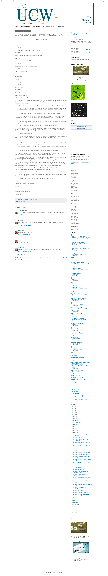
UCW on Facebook (76, 388)
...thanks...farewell (76, 358)
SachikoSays (75, 337)
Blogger (60, 572)
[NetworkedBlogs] (81, 126)
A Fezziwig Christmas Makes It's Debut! (80, 294)
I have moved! (75, 274)
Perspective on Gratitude (77, 304)
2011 (73, 510)
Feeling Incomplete (76, 338)
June (74, 428)
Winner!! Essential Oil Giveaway (79, 333)
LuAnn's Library (76, 293)
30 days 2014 (22, 201)
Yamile (20, 247)
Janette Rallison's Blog (78, 313)
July (74, 426)
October (75, 420)
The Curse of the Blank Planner (78, 329)
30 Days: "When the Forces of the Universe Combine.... (81, 495)
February (75, 502)
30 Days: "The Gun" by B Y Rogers (81, 454)
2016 (73, 410)
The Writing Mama (76, 268)
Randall (20, 230)
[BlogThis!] (33, 199)
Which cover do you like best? (78, 314)
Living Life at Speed (79, 298)
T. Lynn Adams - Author (78, 318)
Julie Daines (21, 210)
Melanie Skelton (76, 303)
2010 (73, 512)
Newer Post (18, 257)
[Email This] (31, 199)
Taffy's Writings (76, 235)
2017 (73, 408)
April (74, 432)
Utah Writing (75, 391)
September (76, 422)
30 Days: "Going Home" (78, 469)
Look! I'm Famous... (76, 343)
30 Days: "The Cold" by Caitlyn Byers (81, 452)
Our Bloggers (61, 26)
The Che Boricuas (76, 273)
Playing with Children (77, 375)
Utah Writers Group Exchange (79, 389)
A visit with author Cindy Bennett (79, 319)
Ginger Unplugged (76, 282)
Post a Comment (21, 254)
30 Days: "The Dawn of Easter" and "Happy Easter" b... (81, 457)
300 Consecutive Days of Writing (79, 254)
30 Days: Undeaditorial (78, 490)
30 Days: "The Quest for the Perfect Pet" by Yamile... (81, 446)
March (75, 500)
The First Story (75, 393)
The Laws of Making (77, 287)
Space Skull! (75, 324)
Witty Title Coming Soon (78, 323)
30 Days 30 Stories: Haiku (79, 437)
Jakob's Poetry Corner (77, 370)
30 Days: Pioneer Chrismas (79, 497)
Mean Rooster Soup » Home (79, 332)
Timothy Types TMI (77, 307)
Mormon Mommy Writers (78, 262)
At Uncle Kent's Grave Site (78, 299)
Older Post (64, 257)
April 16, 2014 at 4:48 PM (24, 234)
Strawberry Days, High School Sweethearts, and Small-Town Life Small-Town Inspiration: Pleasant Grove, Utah (81, 237)
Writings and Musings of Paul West (81, 382)
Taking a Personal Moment (77, 349)
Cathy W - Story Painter (78, 242)
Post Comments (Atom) (26, 259)
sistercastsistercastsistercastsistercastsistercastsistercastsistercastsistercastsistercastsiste (81, 363)
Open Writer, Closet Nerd (78, 247)
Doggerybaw (75, 253)
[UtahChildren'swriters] (81, 74)
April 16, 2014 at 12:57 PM (24, 225)
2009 (73, 515)
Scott (19, 220)
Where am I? (75, 354)
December (76, 416)
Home (16, 26)
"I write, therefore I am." (78, 278)
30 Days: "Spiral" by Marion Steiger (81, 492)
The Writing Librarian (77, 328)
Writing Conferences (25, 26)
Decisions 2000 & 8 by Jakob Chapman (80, 371)
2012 (73, 509)
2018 (73, 406)
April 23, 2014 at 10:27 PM (24, 251)
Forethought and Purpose (78, 357)
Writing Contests (36, 26)
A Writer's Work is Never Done (79, 379)
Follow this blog (81, 128)
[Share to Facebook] (35, 199)
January (75, 504)
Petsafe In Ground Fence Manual (79, 243)
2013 (73, 507)
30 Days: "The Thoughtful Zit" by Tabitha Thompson (80, 472)
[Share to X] (34, 199)
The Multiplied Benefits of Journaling (80, 269)
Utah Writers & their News (49, 26)
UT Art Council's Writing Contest (79, 395)
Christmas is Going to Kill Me (78, 283)
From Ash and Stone (76, 259)
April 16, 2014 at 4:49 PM (24, 242)
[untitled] (74, 279)
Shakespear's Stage (77, 342)
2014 (73, 414)
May (74, 430)
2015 (73, 412)
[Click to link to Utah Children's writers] (81, 553)
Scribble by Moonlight (77, 377)
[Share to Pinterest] (37, 199)
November (76, 418)
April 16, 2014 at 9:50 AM (24, 216)
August (75, 424)
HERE (86, 46)
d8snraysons (75, 352)
